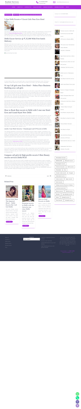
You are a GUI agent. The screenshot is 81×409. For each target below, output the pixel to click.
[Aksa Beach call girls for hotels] (57, 119)
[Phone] (77, 398)
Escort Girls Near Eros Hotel (15, 33)
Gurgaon (71, 172)
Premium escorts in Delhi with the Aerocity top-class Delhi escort (28, 207)
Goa (65, 169)
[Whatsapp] (77, 394)
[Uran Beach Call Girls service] (57, 80)
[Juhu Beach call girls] (57, 130)
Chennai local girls (60, 166)
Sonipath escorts (69, 200)
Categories (31, 237)
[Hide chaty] (77, 405)
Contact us (28, 7)
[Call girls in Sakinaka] (57, 51)
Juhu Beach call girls (65, 129)
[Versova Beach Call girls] (57, 125)
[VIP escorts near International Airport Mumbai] (57, 46)
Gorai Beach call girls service (67, 112)
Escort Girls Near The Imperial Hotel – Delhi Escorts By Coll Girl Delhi (12, 203)
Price (67, 7)
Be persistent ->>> (65, 250)
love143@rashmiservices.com (63, 2)
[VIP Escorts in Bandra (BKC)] (57, 40)
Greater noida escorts (61, 172)
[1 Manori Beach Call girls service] (57, 108)
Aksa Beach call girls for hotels (67, 118)
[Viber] (77, 401)
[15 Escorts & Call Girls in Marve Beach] (57, 102)
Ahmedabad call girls (61, 157)
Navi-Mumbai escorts (67, 194)
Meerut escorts (59, 191)
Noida (57, 197)
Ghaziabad (58, 169)
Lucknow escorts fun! (61, 188)
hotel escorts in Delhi (18, 141)
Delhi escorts (37, 7)
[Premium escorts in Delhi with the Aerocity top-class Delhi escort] (57, 32)
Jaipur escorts (69, 179)
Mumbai (58, 194)
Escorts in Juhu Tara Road (46, 240)
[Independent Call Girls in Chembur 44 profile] (57, 147)
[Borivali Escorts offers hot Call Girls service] (57, 63)
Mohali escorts (69, 191)
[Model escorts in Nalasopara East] (57, 74)
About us (20, 7)
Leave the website (66, 252)
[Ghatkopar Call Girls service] (57, 68)
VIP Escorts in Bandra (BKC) (67, 39)
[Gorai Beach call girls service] (57, 113)
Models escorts (48, 7)
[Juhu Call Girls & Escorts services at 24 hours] (57, 136)
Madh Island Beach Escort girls (67, 84)
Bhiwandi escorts (69, 160)
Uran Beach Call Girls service (67, 78)
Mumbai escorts (59, 7)
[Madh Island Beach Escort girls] (57, 85)
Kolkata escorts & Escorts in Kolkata (64, 185)
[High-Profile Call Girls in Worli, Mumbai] (57, 57)
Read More (9, 222)
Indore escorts (59, 179)
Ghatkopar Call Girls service (66, 67)
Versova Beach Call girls (66, 123)
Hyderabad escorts (60, 175)
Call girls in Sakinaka (65, 50)
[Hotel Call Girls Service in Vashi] (57, 142)
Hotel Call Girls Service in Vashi (67, 140)
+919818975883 (42, 3)
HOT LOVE (71, 250)
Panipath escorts (65, 197)
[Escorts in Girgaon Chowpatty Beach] (57, 91)
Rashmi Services (12, 2)
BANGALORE (59, 160)
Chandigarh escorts (60, 163)
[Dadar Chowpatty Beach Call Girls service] (57, 96)
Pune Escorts (59, 200)
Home (13, 7)
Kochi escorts (59, 182)
